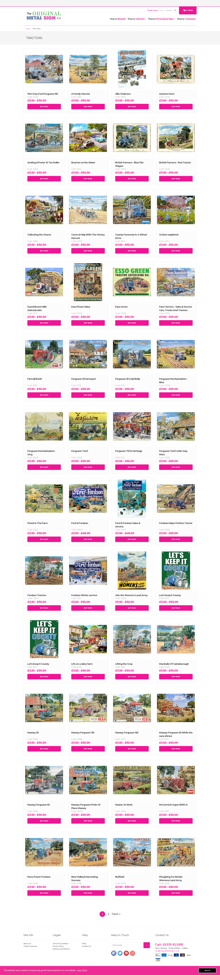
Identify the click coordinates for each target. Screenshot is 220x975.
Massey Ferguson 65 (38, 804)
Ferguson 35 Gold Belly (127, 379)
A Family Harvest (80, 94)
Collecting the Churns (39, 234)
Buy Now (44, 107)
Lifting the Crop (123, 664)
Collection (136, 18)
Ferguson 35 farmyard (83, 379)
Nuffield (119, 876)
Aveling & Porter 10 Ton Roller (43, 162)
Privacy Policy (58, 946)
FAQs (84, 943)
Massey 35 (33, 732)
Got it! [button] (207, 970)
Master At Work (124, 804)
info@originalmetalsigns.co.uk (167, 951)
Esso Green (121, 306)
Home (28, 29)
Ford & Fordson (79, 523)
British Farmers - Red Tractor (175, 162)
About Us (27, 943)
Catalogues (186, 18)
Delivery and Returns (61, 949)
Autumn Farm (166, 94)
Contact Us (86, 946)
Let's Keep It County (170, 595)
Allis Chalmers (123, 94)
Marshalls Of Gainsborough (174, 664)
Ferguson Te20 (79, 451)
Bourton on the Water (83, 162)
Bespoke (118, 18)
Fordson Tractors (36, 595)
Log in (162, 10)
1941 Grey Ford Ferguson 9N (42, 94)
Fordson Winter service (84, 595)
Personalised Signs (161, 18)
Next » (116, 914)
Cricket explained (168, 234)
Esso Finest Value (80, 306)
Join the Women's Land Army (131, 595)
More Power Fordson (38, 876)
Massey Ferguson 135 (82, 732)
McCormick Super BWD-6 (173, 804)
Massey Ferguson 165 (126, 732)
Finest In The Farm (37, 523)
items (189, 10)
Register (169, 10)
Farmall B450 (34, 379)
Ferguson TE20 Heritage (128, 451)
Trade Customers (30, 946)
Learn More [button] (82, 970)
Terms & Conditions (60, 943)
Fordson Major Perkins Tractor (175, 523)
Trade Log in (152, 10)
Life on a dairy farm (82, 664)
